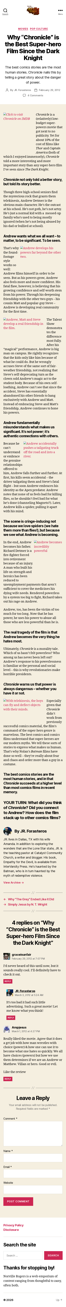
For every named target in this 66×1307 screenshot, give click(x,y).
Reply (8, 981)
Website (8, 1182)
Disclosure (11, 1229)
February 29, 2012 (49, 90)
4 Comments (35, 95)
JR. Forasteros (22, 90)
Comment (10, 1118)
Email (7, 1167)
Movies (23, 28)
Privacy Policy (13, 1225)
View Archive (13, 882)
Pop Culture (39, 28)
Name (8, 1151)
